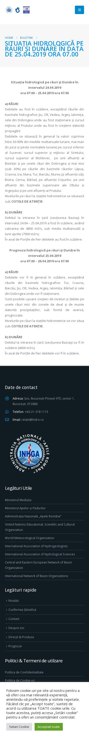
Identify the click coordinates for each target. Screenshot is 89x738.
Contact (13, 619)
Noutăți (13, 600)
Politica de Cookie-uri (20, 680)
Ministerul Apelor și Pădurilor (25, 508)
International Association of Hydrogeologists (36, 546)
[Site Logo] (17, 10)
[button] (79, 10)
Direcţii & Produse (21, 637)
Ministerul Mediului (18, 500)
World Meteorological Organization (29, 538)
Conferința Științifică (22, 610)
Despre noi (16, 628)
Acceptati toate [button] (49, 726)
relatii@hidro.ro (33, 420)
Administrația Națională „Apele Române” (33, 516)
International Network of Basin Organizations (36, 576)
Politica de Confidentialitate (24, 672)
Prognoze (15, 646)
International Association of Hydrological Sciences (40, 554)
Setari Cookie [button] (19, 726)
